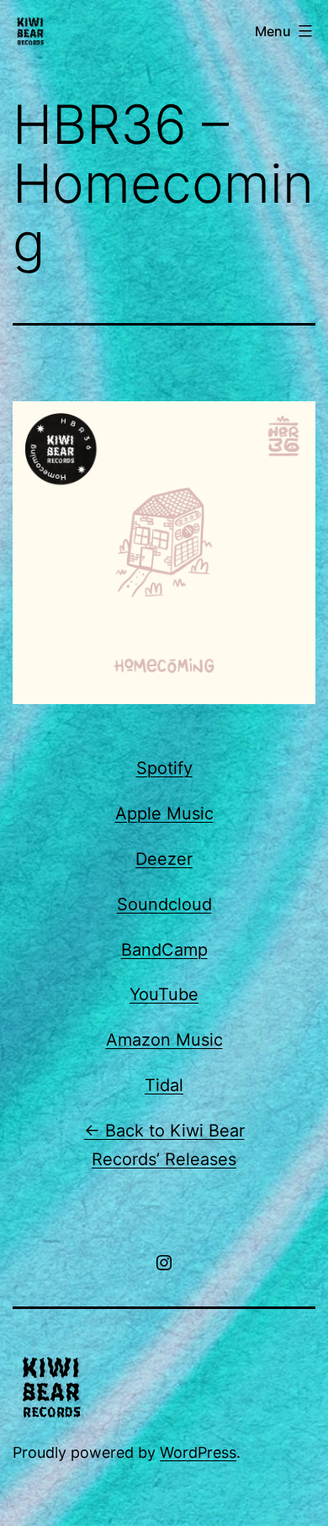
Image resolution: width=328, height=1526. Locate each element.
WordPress (198, 1452)
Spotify (164, 768)
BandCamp (164, 950)
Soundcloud (164, 904)
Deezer (164, 859)
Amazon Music (164, 1040)
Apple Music (164, 813)
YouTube (164, 994)
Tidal (164, 1085)
